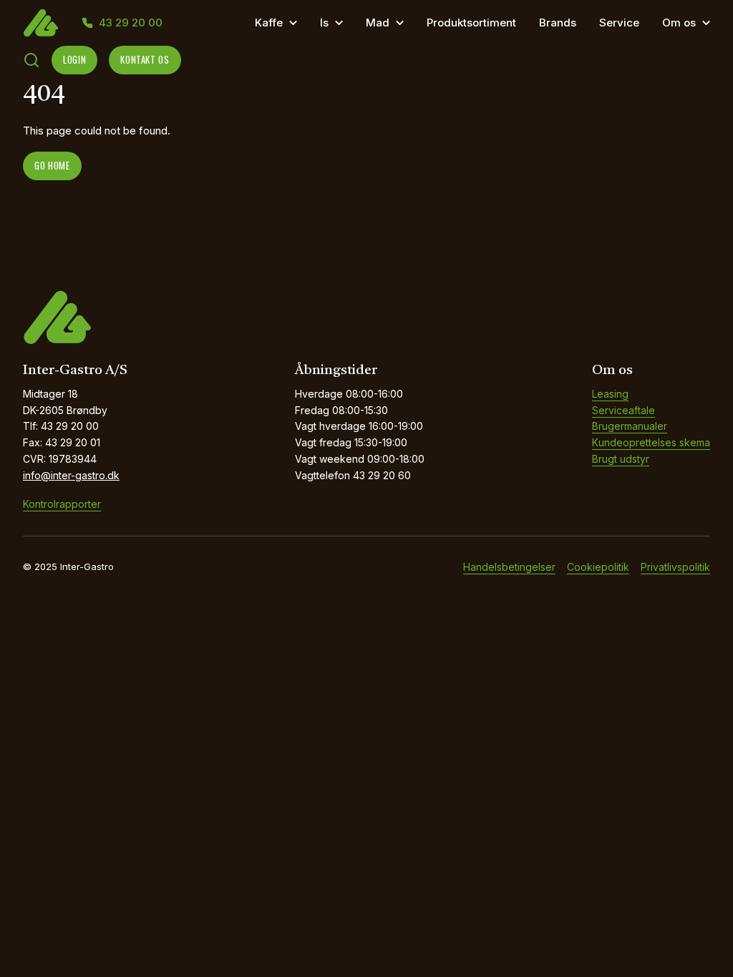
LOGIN (74, 59)
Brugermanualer (629, 426)
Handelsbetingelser (509, 567)
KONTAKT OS (145, 59)
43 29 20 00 (130, 23)
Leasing (610, 394)
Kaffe (269, 22)
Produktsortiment (471, 22)
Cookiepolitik (598, 567)
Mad (377, 22)
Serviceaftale (623, 410)
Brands (557, 22)
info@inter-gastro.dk (71, 475)
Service (619, 22)
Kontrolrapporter (62, 504)
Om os (679, 22)
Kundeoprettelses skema (651, 442)
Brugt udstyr (620, 459)
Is (324, 22)
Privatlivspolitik (675, 567)
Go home (52, 165)
